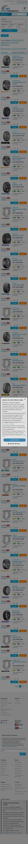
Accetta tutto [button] (14, 440)
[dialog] (14, 422)
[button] (14, 444)
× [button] (24, 399)
